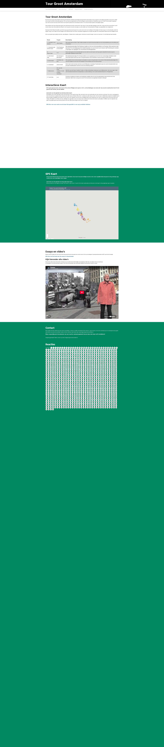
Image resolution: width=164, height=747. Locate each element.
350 (92, 367)
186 (94, 357)
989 (46, 405)
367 (57, 369)
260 (112, 361)
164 (46, 357)
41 (66, 350)
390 (107, 369)
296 (46, 365)
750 (101, 390)
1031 (66, 407)
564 (55, 380)
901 (70, 400)
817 (103, 394)
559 (116, 378)
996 (62, 405)
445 (83, 373)
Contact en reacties (88, 9)
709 (83, 388)
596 (53, 382)
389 (105, 369)
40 (64, 350)
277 (77, 363)
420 (101, 371)
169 (57, 357)
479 (86, 375)
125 (105, 353)
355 (103, 367)
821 (112, 394)
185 (92, 357)
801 (68, 394)
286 (96, 363)
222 (101, 359)
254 (99, 361)
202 (57, 359)
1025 (53, 407)
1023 (49, 407)
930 (62, 401)
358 (109, 367)
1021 (116, 405)
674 (79, 386)
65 (46, 351)
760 (51, 392)
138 (61, 355)
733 (64, 390)
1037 (79, 407)
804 (75, 394)
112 (77, 353)
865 (64, 398)
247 (83, 361)
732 (62, 390)
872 (79, 398)
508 (77, 376)
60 (107, 350)
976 (90, 403)
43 (70, 350)
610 (83, 382)
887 (112, 398)
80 (79, 351)
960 (55, 403)
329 (46, 367)
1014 (101, 405)
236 (59, 361)
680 (92, 386)
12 (75, 348)
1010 (92, 405)
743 (85, 390)
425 (112, 371)
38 (59, 350)
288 (101, 363)
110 (72, 353)
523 (109, 376)
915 (101, 400)
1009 (90, 405)
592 (116, 380)
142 (70, 355)
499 (57, 376)
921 (114, 400)
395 (46, 371)
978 (94, 403)
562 (51, 380)
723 (114, 388)
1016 (105, 405)
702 (68, 388)
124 (103, 353)
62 (111, 350)
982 (103, 403)
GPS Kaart (71, 9)
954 (114, 401)
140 (66, 355)
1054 (116, 407)
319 (96, 365)
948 (101, 401)
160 (109, 355)
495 (49, 376)
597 (55, 382)
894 (55, 400)
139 (64, 355)
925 (51, 401)
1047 (101, 407)
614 (92, 382)
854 (112, 396)
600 (62, 382)
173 (66, 357)
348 (88, 367)
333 (55, 367)
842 (86, 396)
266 (53, 363)
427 (116, 371)
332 (53, 367)
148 (83, 355)
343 (77, 367)
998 (66, 405)
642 (81, 384)
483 (94, 375)
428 (46, 373)
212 (79, 359)
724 (116, 388)
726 (49, 390)
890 (46, 400)
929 (59, 401)
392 (112, 369)
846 (94, 396)
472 (70, 375)
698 (59, 388)
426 (114, 371)
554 (105, 378)
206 (66, 359)
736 (70, 390)
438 (68, 373)
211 (77, 359)
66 (48, 351)
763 (57, 392)
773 (79, 392)
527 (46, 378)
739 (77, 390)
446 (86, 373)
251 (92, 361)
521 (105, 376)
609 (81, 382)
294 (114, 363)
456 (107, 373)
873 (81, 398)
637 (70, 384)
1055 (46, 409)
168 (55, 357)
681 (94, 386)
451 (96, 373)
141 (68, 355)
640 (77, 384)
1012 (96, 405)
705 (75, 388)
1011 (94, 405)
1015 (103, 405)
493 (116, 375)
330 (48, 367)
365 (53, 369)
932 (66, 401)
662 (53, 386)
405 (68, 371)
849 (101, 396)
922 (116, 400)
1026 (55, 407)
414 (88, 371)
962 (59, 403)
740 (79, 390)
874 (83, 398)
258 (107, 361)
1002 (75, 405)
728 (53, 390)
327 (114, 365)
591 (114, 380)
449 (92, 373)
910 (90, 400)
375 (75, 369)
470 (66, 375)
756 (114, 390)
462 (49, 375)
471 (68, 375)
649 (96, 384)
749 (99, 390)
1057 (51, 409)
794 (53, 394)
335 (59, 367)
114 (81, 353)
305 (66, 365)
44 (72, 350)
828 (55, 396)
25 (103, 348)
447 (88, 373)
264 (49, 363)
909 (88, 400)
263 (46, 363)
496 (51, 376)
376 (77, 369)
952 (110, 401)
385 (96, 369)
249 (88, 361)
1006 (83, 405)
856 (116, 396)
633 (61, 384)
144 (75, 355)
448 (90, 373)
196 (116, 357)
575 (79, 380)
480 (88, 375)
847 (96, 396)
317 (92, 365)
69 (55, 351)
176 (72, 357)
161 (111, 355)
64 (116, 350)
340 (70, 367)
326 (112, 365)
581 (92, 380)
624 (114, 382)
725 (46, 390)
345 (81, 367)
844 (90, 396)
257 (105, 361)
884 (105, 398)
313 (83, 365)
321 (101, 365)
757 (116, 390)
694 (51, 388)
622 (110, 382)
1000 (70, 405)
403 (64, 371)
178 (77, 357)
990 (49, 405)
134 (53, 355)
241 (70, 361)
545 (86, 378)
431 (53, 373)
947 (99, 401)
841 (83, 396)
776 (86, 392)
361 (116, 367)
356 (105, 367)
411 (81, 371)
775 (83, 392)
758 (46, 392)
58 (103, 350)
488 (105, 375)
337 (64, 367)
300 (55, 365)
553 (103, 378)
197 (46, 359)
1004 (79, 405)
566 (59, 380)
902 (72, 400)
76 (70, 351)
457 (110, 373)
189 (101, 357)
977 (92, 403)
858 (49, 398)
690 (114, 386)
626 (46, 384)
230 (46, 361)
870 (75, 398)
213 (81, 359)
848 (99, 396)
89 (98, 351)
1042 (90, 407)
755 (112, 390)
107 (66, 353)
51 (87, 350)
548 (92, 378)
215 (85, 359)
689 (112, 386)
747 (94, 390)
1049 (105, 407)
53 (92, 350)
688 (110, 386)
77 (72, 351)
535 (64, 378)
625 (116, 382)
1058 (53, 409)
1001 (72, 405)
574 (77, 380)
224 (105, 359)
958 (51, 403)
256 (103, 361)
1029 (62, 407)
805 (77, 394)
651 (101, 384)
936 (75, 401)
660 (49, 386)
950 (105, 401)
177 (75, 357)
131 (46, 355)
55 (96, 350)
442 (77, 373)
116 (85, 353)
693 (48, 388)
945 (94, 401)
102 (55, 353)
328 (116, 365)
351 (94, 367)
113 (79, 353)
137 (59, 355)
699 (62, 388)
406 (70, 371)
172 (64, 357)
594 (49, 382)
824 (46, 396)
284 (92, 363)
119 (92, 353)
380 (85, 369)
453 (101, 373)
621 (107, 382)
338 (66, 367)
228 (114, 359)
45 (74, 350)
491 (112, 375)
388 (103, 369)
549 (94, 378)
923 (46, 401)
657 (114, 384)
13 (77, 348)
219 (94, 359)
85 (90, 351)
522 (107, 376)
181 (83, 357)
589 (110, 380)
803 (72, 394)
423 (107, 371)
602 (66, 382)
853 (109, 396)
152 (92, 355)
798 (62, 394)
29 (112, 348)
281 (85, 363)
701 (66, 388)
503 (66, 376)
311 (79, 365)
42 (68, 350)
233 (53, 361)
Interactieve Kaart (63, 9)
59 (105, 350)
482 (92, 375)
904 (77, 400)
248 (86, 361)
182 (85, 357)
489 (107, 375)
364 (51, 369)
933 (68, 401)
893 (53, 400)
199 (51, 359)
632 (59, 384)
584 (99, 380)
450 (94, 373)
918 (107, 400)
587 (105, 380)
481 (90, 375)
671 (72, 386)
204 (62, 359)
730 (57, 390)
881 (98, 398)
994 (57, 405)
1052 (112, 407)
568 (64, 380)
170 (59, 357)
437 (66, 373)
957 (49, 403)
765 (62, 392)
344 (79, 367)
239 (66, 361)
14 (79, 348)
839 (79, 396)
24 (101, 348)
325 (109, 365)
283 (90, 363)
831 (61, 396)
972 (81, 403)
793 (51, 394)
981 (101, 403)
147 (81, 355)
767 (66, 392)
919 (109, 400)
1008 (88, 405)
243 (75, 361)
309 (75, 365)
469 (64, 375)
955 (116, 401)
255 (101, 361)
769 (70, 392)
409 (77, 371)
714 (94, 388)
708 (81, 388)
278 (79, 363)
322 (103, 365)
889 (116, 398)
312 (81, 365)
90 (100, 351)
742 (83, 390)
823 (116, 394)
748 (96, 390)
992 (53, 405)
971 (79, 403)
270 (62, 363)
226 (110, 359)
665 (59, 386)
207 (68, 359)
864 (62, 398)
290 (105, 363)
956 (46, 403)
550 (96, 378)
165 (48, 357)
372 (68, 369)
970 (77, 403)
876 (88, 398)
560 (46, 380)
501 (61, 376)
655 (110, 384)
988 (116, 403)
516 (94, 376)
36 (55, 350)
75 (68, 351)
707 (79, 388)
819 (107, 394)
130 (116, 353)
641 (79, 384)
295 (116, 363)
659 (46, 386)
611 (85, 382)
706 (77, 388)
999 (68, 405)
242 (72, 361)
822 (114, 394)
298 (51, 365)
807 (81, 394)
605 (72, 382)
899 (66, 400)
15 (81, 348)
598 (57, 382)
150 (88, 355)
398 (53, 371)
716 (98, 388)
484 (97, 375)
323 (105, 365)
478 (83, 375)
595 (51, 382)
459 (114, 373)
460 (116, 373)
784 (103, 392)
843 (88, 396)
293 (112, 363)
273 (68, 363)
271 (64, 363)
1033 (70, 407)
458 (112, 373)
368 (59, 369)
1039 (83, 407)
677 (86, 386)
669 (68, 386)
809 (86, 394)
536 (66, 378)
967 (70, 403)
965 (66, 403)
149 (85, 355)
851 (105, 396)
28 (110, 348)
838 (77, 396)
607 (77, 382)
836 (72, 396)
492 (114, 375)
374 (72, 369)
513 (88, 376)
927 (55, 401)
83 (85, 351)
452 (99, 373)
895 (57, 400)
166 (51, 357)
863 (59, 398)
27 (108, 348)
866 (66, 398)
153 (94, 355)
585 (101, 380)
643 (83, 384)
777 (88, 392)
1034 (73, 407)
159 (107, 355)
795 (55, 394)
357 (107, 367)
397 (51, 371)
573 (75, 380)
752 (105, 390)
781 (96, 392)
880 (96, 398)
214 (83, 359)
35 (52, 350)
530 (53, 378)
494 (46, 376)
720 (107, 388)
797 (59, 394)
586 (103, 380)
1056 (49, 409)
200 (53, 359)
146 (79, 355)
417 (94, 371)
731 (59, 390)
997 (64, 405)
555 (107, 378)
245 (79, 361)
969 (75, 403)
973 (83, 403)
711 (87, 388)
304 (64, 365)
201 (55, 359)
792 (49, 394)
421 (103, 371)
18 (88, 348)
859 (51, 398)
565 (57, 380)
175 (70, 357)
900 (68, 400)
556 (110, 378)
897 (62, 400)
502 (64, 376)
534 (62, 378)
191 (105, 357)
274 (70, 363)
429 (49, 373)
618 (101, 382)
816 (101, 394)
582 (94, 380)
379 (83, 369)
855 (114, 396)
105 (61, 353)
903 (75, 400)
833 (66, 396)
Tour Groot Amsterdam (51, 9)
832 (64, 396)
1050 (107, 407)
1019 (112, 405)
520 (103, 376)
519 (101, 376)
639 (75, 384)
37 (57, 350)
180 (81, 357)
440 (73, 373)
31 (116, 348)
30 (114, 348)
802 (70, 394)
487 (103, 375)
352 (96, 367)
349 (90, 367)
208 (70, 359)
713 (92, 388)
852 (107, 396)
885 (107, 398)
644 (86, 384)
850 (103, 396)
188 (98, 357)
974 (86, 403)
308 (72, 365)
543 (81, 378)
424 (110, 371)
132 (48, 355)
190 (103, 357)
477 (81, 375)
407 (72, 371)
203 (59, 359)
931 (64, 401)
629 (53, 384)
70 (57, 351)
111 (74, 353)
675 (81, 386)
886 (110, 398)
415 (90, 371)
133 (50, 355)
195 (114, 357)
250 (90, 361)
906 (81, 400)
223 (103, 359)
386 (99, 369)
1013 (99, 405)
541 (77, 378)
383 (92, 369)
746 (92, 390)
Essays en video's (78, 9)
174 (68, 357)
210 (75, 359)
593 (46, 382)
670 (70, 386)
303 (61, 365)
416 (92, 371)
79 (77, 351)
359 (112, 367)
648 (94, 384)
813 (94, 394)
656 (112, 384)
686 (105, 386)
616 (96, 382)
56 (98, 350)
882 (101, 398)
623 (112, 382)
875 (86, 398)
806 (79, 394)
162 (114, 355)
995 (59, 405)
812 (92, 394)
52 (90, 350)
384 (94, 369)
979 (96, 403)
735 (68, 390)
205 (64, 359)
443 (79, 373)
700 (64, 388)
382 (90, 369)
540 (75, 378)
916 (103, 400)
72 (61, 351)
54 (94, 350)
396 (48, 371)
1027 (57, 407)
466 (57, 375)
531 (55, 378)
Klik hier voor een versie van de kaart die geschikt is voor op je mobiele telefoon (68, 104)
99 (48, 353)
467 (59, 375)
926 (53, 401)
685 (103, 386)
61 (109, 350)
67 (50, 351)
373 (70, 369)
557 (112, 378)
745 (90, 390)
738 (75, 390)
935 (72, 401)
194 (112, 357)
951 (107, 401)
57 (100, 350)
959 (53, 403)
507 (75, 376)
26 (105, 348)
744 (88, 390)
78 (74, 351)
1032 (68, 407)
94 (109, 351)
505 (70, 376)
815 (98, 394)
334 (57, 367)
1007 (86, 405)
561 (48, 380)
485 (99, 375)
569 (66, 380)
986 (112, 403)
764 (59, 392)
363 (48, 369)
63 (113, 350)
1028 (59, 407)
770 (72, 392)
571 (70, 380)
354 (101, 367)
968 (72, 403)
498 (55, 376)
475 (77, 375)
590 (112, 380)
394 (116, 369)
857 (46, 398)
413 (85, 371)
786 (107, 392)
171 (61, 357)
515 (92, 376)
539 (72, 378)
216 (88, 359)
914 (98, 400)
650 (99, 384)
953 (112, 401)
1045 (97, 407)
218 (92, 359)
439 (70, 373)
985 (110, 403)
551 (98, 378)
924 (49, 401)
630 (55, 384)
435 (62, 373)
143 (72, 355)
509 (79, 376)
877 (90, 398)
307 (70, 365)
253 (96, 361)
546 (88, 378)
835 (70, 396)
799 (64, 394)
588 (107, 380)
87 (94, 351)
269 (59, 363)
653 (105, 384)
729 (55, 390)
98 (46, 353)
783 (101, 392)
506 (72, 376)
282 (88, 363)
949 (103, 401)
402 (62, 371)
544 (83, 378)
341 (72, 367)
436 (64, 373)
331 (50, 367)
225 (107, 359)
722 (112, 388)
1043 (92, 407)
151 (90, 355)
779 (92, 392)
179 (79, 357)
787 (110, 392)
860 (53, 398)
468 (62, 375)
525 (114, 376)
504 (68, 376)
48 (81, 350)
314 (85, 365)
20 (92, 348)
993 (55, 405)
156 (101, 355)
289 (103, 363)
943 (90, 401)
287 (99, 363)
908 (86, 400)
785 (105, 392)
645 (88, 384)
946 (96, 401)
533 (59, 378)
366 (55, 369)
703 (70, 388)
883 (103, 398)
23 (99, 348)
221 (98, 359)
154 (96, 355)
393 (114, 369)
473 (72, 375)
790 (116, 392)
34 (50, 350)
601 (64, 382)
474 (75, 375)
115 (83, 353)
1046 (99, 407)
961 (57, 403)
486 (101, 375)
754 (110, 390)
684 (101, 386)
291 (107, 363)
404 (66, 371)
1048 (103, 407)
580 (90, 380)
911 (92, 400)
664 (57, 386)
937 (77, 401)
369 (62, 369)
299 (53, 365)
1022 (46, 407)
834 (68, 396)
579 (88, 380)
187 (96, 357)
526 (116, 376)
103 (57, 353)
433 (57, 373)
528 (49, 378)
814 (96, 394)
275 (72, 363)
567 (62, 380)
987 (114, 403)
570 (68, 380)
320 (99, 365)
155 (98, 355)
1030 (64, 407)
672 (75, 386)
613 (90, 382)
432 (55, 373)
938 (79, 401)
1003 (77, 405)
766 (64, 392)
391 (109, 369)
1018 (110, 405)
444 (81, 373)
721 (109, 388)
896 (59, 400)
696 (55, 388)
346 (83, 367)
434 (59, 373)
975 (88, 403)
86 (92, 351)
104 (59, 353)
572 (72, 380)
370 (64, 369)
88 (96, 351)
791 (46, 394)
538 (70, 378)
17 (86, 348)
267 (55, 363)
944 (92, 401)
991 (51, 405)
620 (105, 382)
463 (51, 375)
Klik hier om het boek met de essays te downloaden (59, 256)
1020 (114, 405)
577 (83, 380)
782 (99, 392)
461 (46, 375)
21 (94, 348)
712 (90, 388)
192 (107, 357)
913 (96, 400)
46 (77, 350)
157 (103, 355)
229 (116, 359)
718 (103, 388)
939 (81, 401)
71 (59, 351)
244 (77, 361)
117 (87, 353)
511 (83, 376)
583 (96, 380)
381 (88, 369)
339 (68, 367)
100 (51, 353)
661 (51, 386)
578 (86, 380)
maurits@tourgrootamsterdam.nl (86, 332)
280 (83, 363)
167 (53, 357)
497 (53, 376)
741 (81, 390)
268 (57, 363)
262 (116, 361)
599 (59, 382)
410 (79, 371)
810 (88, 394)
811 (90, 394)
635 (66, 384)
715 (96, 388)
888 (114, 398)
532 (57, 378)
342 (75, 367)
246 (81, 361)
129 (114, 353)
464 (53, 375)
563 (53, 380)
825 (49, 396)
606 (75, 382)
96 (114, 351)
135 (55, 355)
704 (72, 388)
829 (57, 396)
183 (88, 357)
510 (81, 376)
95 (111, 351)
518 (98, 376)
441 (75, 373)
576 (81, 380)
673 (77, 386)
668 (66, 386)
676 (83, 386)
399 (55, 371)
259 (110, 361)
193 (109, 357)
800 (66, 394)
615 (94, 382)
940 (83, 401)
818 (105, 394)
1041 (88, 407)
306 (68, 365)
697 (57, 388)
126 (107, 353)
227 (112, 359)
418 (96, 371)
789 (114, 392)
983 (105, 403)
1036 (77, 407)
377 (79, 369)
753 (107, 390)
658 (116, 384)
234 (55, 361)
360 (114, 367)
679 (90, 386)
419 (98, 371)
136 (57, 355)
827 (53, 396)
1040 (86, 407)
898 (64, 400)
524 (112, 376)
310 (77, 365)
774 (81, 392)
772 (77, 392)
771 (75, 392)
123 (101, 353)
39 (61, 350)
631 (57, 384)
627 (49, 384)
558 (114, 378)
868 (70, 398)
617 (98, 382)
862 (57, 398)
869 (72, 398)
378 (81, 369)
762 (55, 392)
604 (70, 382)
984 (107, 403)
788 (112, 392)
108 (68, 353)
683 (99, 386)
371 (66, 369)
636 (68, 384)
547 (90, 378)
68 (53, 351)
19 (90, 348)
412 (83, 371)
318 (94, 365)
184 (90, 357)
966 (68, 403)
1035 (75, 407)
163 (116, 355)
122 (98, 353)
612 (88, 382)
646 (90, 384)
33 (48, 350)
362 (46, 369)
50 (85, 350)
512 (85, 376)
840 (81, 396)
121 (96, 353)
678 (88, 386)
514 (90, 376)
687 (107, 386)
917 (105, 400)
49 (83, 350)
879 (94, 398)
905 (79, 400)
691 (116, 386)
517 (96, 376)
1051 (110, 407)
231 (48, 361)
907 (83, 400)
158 (105, 355)
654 (107, 384)
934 (70, 401)
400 (57, 371)
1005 (81, 405)
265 (51, 363)
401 (59, 371)
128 (112, 353)
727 (51, 390)
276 (75, 363)
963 (62, 403)
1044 (94, 407)
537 (68, 378)
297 (49, 365)
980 (99, 403)
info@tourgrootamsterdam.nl (71, 337)
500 (59, 376)
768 (68, 392)
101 (53, 353)
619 (103, 382)
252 (94, 361)
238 (64, 361)
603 (68, 382)
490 (110, 375)
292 (110, 363)
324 (107, 365)
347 (85, 367)
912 (94, 400)
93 (107, 351)
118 (90, 353)
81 (81, 351)
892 (51, 400)
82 (83, 351)
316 (90, 365)
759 (49, 392)
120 (94, 353)
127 (109, 353)
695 (53, 388)
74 (66, 351)
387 (101, 369)
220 (96, 359)
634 (64, 384)
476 (79, 375)
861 (55, 398)
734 (66, 390)
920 (112, 400)
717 (101, 388)
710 (85, 388)
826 (51, 396)
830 (59, 396)
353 (98, 367)
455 (105, 373)
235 (57, 361)
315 (88, 365)
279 (81, 363)
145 (77, 355)
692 (46, 388)
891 (48, 400)
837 (75, 396)
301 (57, 365)
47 (79, 350)
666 (62, 386)
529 (51, 378)
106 (64, 353)
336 (61, 367)
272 (66, 363)
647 (92, 384)
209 (72, 359)
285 (94, 363)
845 (92, 396)
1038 (81, 407)
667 (64, 386)
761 (53, 392)
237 (62, 361)
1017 (107, 405)
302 (59, 365)
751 (103, 390)
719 (105, 388)
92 (105, 351)
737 (72, 390)
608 (79, 382)
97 (116, 351)
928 (57, 401)
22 (97, 348)
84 (87, 351)
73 (63, 351)
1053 (114, 407)
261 (114, 361)
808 (83, 394)
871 (77, 398)
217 (90, 359)
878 (92, 398)
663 (55, 386)
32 (46, 350)
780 (94, 392)
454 (103, 373)
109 (70, 353)
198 (48, 359)
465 (55, 375)
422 (105, 371)
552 (101, 378)
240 (68, 361)
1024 (51, 407)
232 (51, 361)
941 (85, 401)
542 (79, 378)
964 (64, 403)
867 (68, 398)
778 (90, 392)
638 (72, 384)
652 (103, 384)
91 (103, 351)
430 (51, 373)
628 (51, 384)
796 (57, 394)
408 (75, 371)
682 (96, 386)
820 (110, 394)
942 (88, 401)
